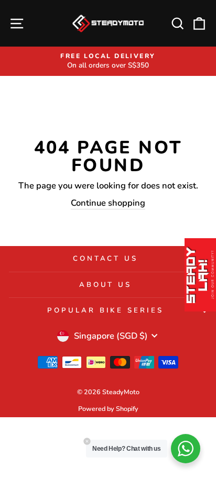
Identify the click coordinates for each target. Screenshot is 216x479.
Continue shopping (108, 203)
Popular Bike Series (105, 310)
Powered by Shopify (108, 408)
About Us (105, 284)
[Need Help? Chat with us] (185, 448)
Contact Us (105, 258)
